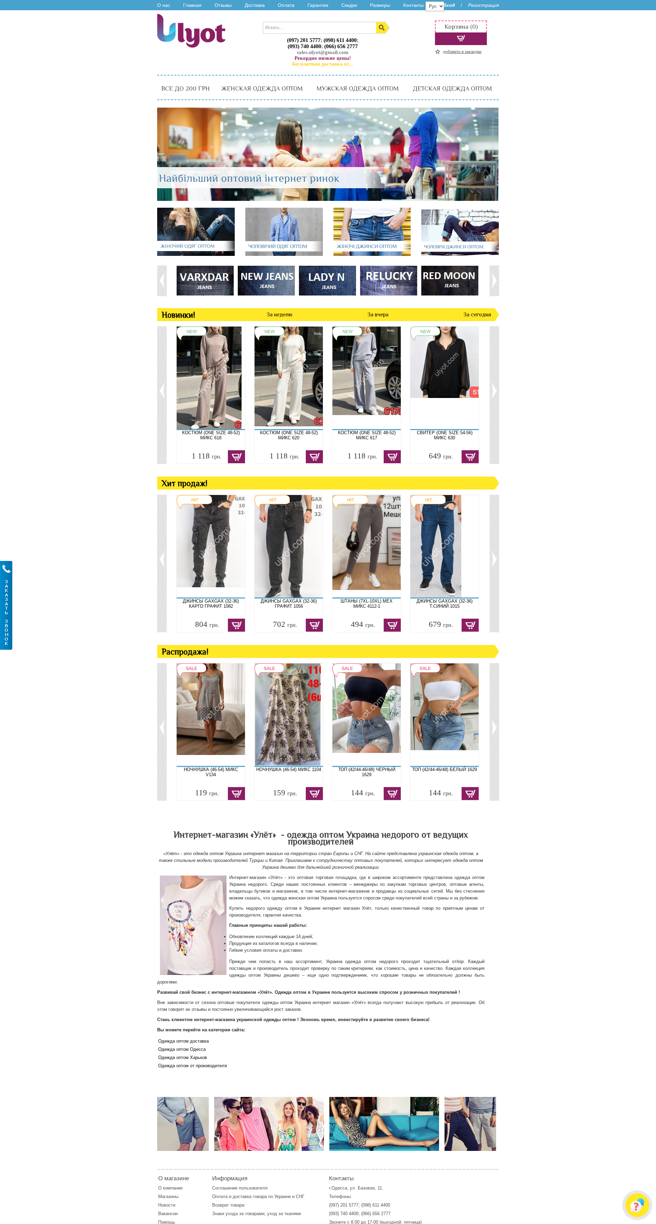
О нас (163, 5)
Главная (192, 5)
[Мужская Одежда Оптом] (284, 254)
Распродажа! (185, 651)
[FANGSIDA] (204, 280)
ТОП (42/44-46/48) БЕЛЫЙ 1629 (444, 769)
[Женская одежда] (384, 1124)
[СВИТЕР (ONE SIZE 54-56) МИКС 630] (444, 378)
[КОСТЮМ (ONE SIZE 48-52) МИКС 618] (211, 378)
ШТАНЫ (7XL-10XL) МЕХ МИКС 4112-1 (367, 604)
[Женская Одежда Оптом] (196, 254)
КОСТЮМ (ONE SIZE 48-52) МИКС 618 (211, 435)
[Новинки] (269, 1124)
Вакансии (168, 1213)
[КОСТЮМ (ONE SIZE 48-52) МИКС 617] (366, 378)
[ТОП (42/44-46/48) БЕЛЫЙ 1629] (444, 714)
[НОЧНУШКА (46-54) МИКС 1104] (289, 714)
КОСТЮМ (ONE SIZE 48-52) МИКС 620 (289, 435)
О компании (170, 1188)
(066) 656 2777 (341, 46)
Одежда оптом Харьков (182, 1057)
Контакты (413, 5)
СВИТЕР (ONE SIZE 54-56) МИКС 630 (445, 435)
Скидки (349, 5)
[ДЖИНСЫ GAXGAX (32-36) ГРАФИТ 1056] (289, 546)
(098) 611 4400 (340, 40)
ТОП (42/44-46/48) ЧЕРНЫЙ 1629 (366, 772)
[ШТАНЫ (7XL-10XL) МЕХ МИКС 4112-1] (366, 546)
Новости (166, 1205)
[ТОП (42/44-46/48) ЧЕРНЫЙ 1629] (366, 714)
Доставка (255, 5)
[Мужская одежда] (183, 1124)
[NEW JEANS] (266, 280)
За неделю (279, 315)
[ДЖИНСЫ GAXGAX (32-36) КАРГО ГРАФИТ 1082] (211, 546)
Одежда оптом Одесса (182, 1049)
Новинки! (178, 314)
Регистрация (483, 5)
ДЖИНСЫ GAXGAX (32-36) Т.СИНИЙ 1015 (444, 604)
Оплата (286, 5)
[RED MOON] (449, 280)
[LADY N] (327, 280)
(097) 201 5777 (303, 40)
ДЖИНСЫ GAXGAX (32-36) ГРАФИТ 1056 (289, 604)
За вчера (377, 315)
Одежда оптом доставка (183, 1041)
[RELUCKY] (388, 280)
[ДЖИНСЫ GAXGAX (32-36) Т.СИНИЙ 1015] (444, 546)
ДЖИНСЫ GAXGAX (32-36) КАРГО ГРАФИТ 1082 (211, 604)
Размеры (380, 5)
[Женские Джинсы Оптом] (372, 254)
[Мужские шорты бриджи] (470, 1124)
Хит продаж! (184, 483)
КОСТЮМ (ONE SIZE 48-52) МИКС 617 (367, 435)
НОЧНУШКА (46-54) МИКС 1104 (288, 769)
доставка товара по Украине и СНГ (269, 1196)
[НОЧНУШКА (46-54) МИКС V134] (211, 714)
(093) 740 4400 (304, 46)
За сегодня (477, 315)
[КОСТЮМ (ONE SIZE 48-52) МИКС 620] (289, 378)
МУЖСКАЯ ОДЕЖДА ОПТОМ (358, 88)
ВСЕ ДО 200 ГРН (185, 88)
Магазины (168, 1196)
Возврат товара (229, 1205)
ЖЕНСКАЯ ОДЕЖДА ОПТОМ (262, 88)
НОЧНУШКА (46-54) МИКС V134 (211, 772)
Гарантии (318, 5)
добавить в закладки (462, 51)
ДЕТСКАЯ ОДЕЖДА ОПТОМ (452, 88)
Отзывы (223, 5)
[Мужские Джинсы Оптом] (460, 254)
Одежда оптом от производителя (192, 1065)
